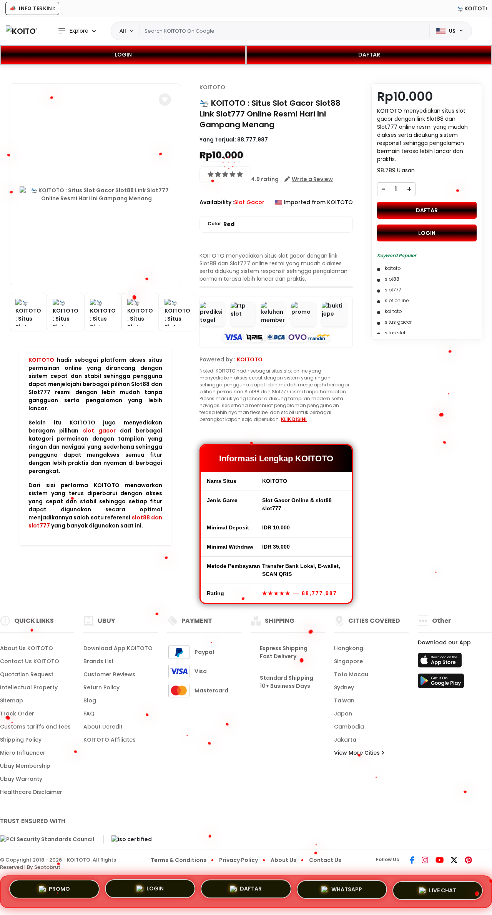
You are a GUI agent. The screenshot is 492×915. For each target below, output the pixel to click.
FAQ (89, 713)
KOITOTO (41, 360)
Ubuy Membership (25, 766)
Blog (89, 700)
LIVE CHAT (442, 888)
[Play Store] (441, 683)
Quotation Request (26, 674)
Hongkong (348, 648)
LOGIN (123, 54)
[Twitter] (454, 861)
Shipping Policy (21, 740)
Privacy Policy (238, 860)
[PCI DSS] (47, 839)
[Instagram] (425, 861)
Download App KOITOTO (118, 648)
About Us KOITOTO (26, 648)
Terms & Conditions (178, 860)
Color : (221, 224)
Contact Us (325, 860)
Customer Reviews (109, 674)
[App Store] (441, 662)
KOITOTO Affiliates (109, 740)
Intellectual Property (29, 687)
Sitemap (11, 700)
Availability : (216, 202)
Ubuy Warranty (21, 779)
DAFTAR (369, 54)
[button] (165, 99)
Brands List (98, 661)
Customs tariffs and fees (35, 726)
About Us (283, 860)
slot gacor (99, 430)
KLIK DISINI (294, 419)
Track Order (17, 713)
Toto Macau (351, 674)
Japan (343, 713)
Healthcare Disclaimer (31, 792)
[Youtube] (439, 861)
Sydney (344, 687)
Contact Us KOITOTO (29, 661)
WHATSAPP (346, 889)
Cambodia (349, 726)
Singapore (348, 661)
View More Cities (357, 753)
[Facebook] (412, 861)
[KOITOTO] (21, 31)
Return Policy (101, 687)
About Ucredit (103, 726)
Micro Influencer (22, 753)
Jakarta (345, 740)
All (123, 30)
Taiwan (344, 700)
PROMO (59, 891)
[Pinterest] (468, 861)
